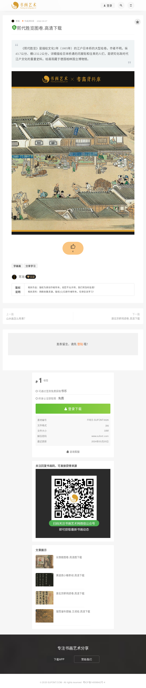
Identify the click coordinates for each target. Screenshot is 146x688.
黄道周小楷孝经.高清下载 (70, 575)
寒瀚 (22, 277)
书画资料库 (29, 20)
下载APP (59, 659)
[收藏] (137, 22)
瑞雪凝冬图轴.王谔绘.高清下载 (73, 611)
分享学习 (30, 266)
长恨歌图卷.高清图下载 (69, 557)
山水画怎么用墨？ (16, 318)
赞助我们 (86, 659)
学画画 (17, 266)
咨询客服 (74, 451)
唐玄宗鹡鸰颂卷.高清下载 (125, 318)
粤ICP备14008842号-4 (94, 682)
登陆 (80, 344)
